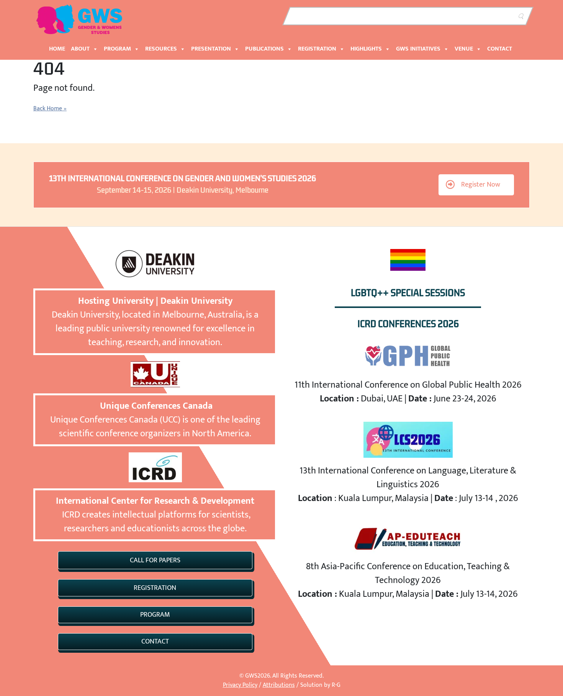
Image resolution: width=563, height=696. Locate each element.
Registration (317, 49)
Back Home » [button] (50, 108)
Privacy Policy (240, 685)
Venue (464, 49)
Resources (161, 49)
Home (57, 49)
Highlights (366, 49)
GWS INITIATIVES (418, 49)
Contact (499, 49)
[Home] (80, 18)
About (80, 49)
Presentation (211, 49)
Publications (264, 49)
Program (117, 49)
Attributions (279, 685)
